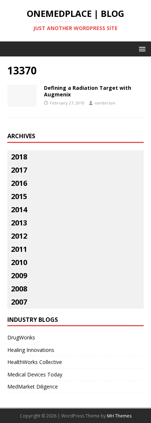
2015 (19, 196)
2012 (19, 236)
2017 (19, 170)
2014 (19, 209)
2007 (19, 302)
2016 (19, 183)
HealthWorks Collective (34, 361)
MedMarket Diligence (32, 386)
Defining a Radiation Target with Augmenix (87, 91)
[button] (141, 48)
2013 (19, 223)
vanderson (105, 103)
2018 (19, 157)
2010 (19, 262)
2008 (19, 289)
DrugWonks (21, 337)
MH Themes (119, 416)
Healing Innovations (30, 349)
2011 (19, 249)
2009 (19, 275)
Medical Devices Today (34, 374)
